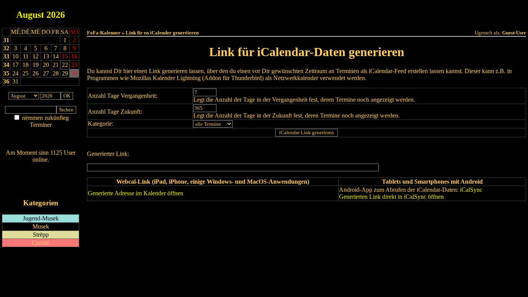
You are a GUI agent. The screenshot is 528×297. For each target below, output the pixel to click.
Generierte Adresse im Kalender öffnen (135, 193)
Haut (220, 12)
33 (6, 56)
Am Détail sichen (40, 132)
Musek (40, 226)
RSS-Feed (41, 181)
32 (6, 48)
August (30, 15)
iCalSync (471, 189)
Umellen (306, 19)
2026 (55, 15)
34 (6, 64)
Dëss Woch (263, 12)
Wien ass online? (40, 167)
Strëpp (41, 234)
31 (6, 40)
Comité (40, 242)
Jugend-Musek (41, 218)
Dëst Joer (350, 12)
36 (6, 81)
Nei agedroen (40, 140)
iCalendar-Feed (40, 188)
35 (6, 73)
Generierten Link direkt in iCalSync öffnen (391, 196)
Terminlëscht (393, 12)
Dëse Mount (307, 12)
